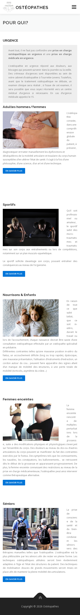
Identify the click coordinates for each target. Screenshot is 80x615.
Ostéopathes (32, 7)
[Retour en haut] (40, 597)
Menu (74, 7)
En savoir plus (14, 170)
